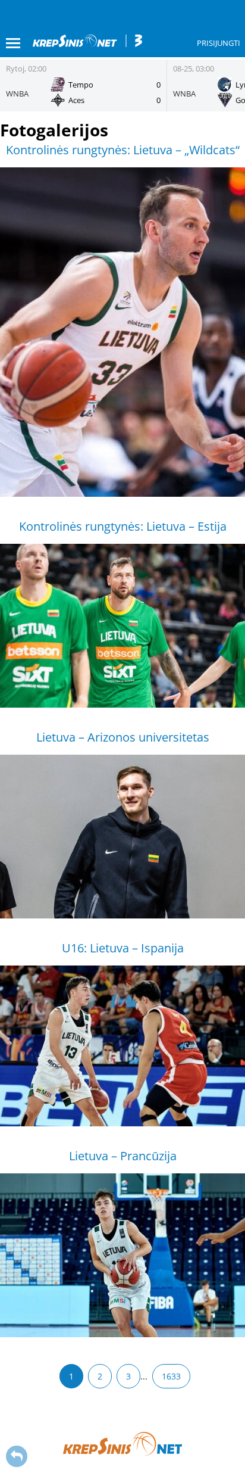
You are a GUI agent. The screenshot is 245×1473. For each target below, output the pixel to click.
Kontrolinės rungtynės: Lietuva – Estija (123, 526)
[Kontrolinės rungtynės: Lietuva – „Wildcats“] (122, 331)
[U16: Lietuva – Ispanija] (122, 1046)
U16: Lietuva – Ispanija (123, 948)
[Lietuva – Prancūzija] (122, 1255)
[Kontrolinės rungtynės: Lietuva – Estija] (122, 626)
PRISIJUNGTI (218, 43)
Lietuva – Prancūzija (123, 1156)
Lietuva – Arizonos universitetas (122, 737)
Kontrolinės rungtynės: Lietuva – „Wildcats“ (123, 150)
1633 (171, 1376)
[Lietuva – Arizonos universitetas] (122, 836)
